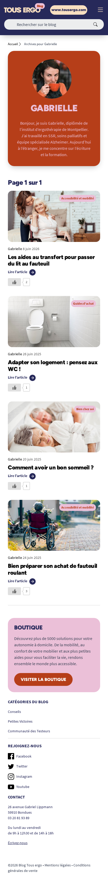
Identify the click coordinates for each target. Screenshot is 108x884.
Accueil (13, 44)
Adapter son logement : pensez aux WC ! (53, 365)
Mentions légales (58, 865)
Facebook (23, 756)
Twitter (22, 766)
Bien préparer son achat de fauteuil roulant (52, 569)
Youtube (22, 786)
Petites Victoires (20, 721)
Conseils (14, 711)
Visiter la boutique (43, 679)
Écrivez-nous (18, 842)
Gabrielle (15, 248)
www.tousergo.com (68, 10)
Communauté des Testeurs (29, 731)
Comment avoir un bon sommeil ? (50, 467)
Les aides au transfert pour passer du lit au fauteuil (51, 260)
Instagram (24, 776)
